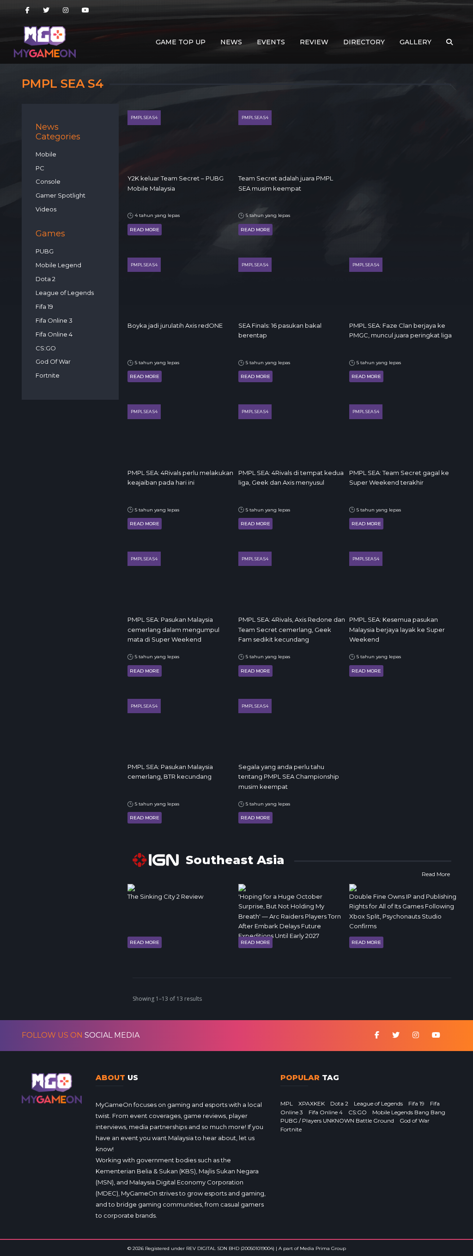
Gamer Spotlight (60, 195)
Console (48, 181)
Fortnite (48, 375)
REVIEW (314, 42)
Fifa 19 (44, 306)
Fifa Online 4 (54, 334)
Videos (46, 209)
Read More (144, 230)
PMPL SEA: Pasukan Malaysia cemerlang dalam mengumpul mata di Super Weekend (173, 629)
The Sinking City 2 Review (165, 896)
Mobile (46, 154)
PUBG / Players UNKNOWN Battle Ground (337, 1120)
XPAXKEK (311, 1103)
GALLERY (415, 42)
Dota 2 (45, 278)
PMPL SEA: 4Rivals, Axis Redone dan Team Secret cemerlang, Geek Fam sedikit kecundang (291, 629)
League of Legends (65, 292)
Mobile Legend (58, 265)
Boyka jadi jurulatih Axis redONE (175, 325)
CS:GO (46, 348)
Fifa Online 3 (54, 320)
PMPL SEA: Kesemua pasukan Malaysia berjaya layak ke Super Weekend (397, 629)
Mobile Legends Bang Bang (408, 1112)
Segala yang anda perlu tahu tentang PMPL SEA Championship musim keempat (288, 776)
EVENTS (271, 42)
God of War (415, 1120)
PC (40, 168)
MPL (286, 1103)
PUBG (45, 251)
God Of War (53, 361)
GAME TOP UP (181, 42)
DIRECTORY (364, 42)
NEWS (231, 42)
